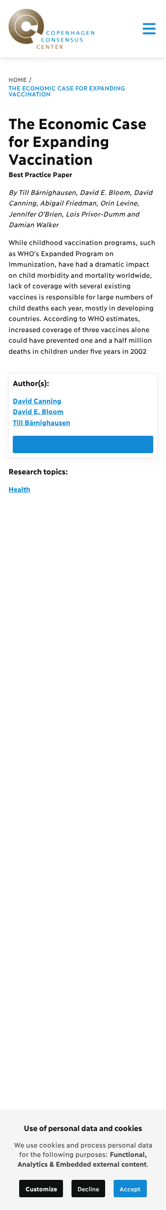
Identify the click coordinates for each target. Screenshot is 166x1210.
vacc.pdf (83, 443)
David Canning (37, 400)
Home (18, 79)
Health (19, 489)
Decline (88, 1188)
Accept (130, 1188)
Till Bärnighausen (41, 422)
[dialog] (83, 1160)
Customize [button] (41, 1188)
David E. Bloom (38, 411)
